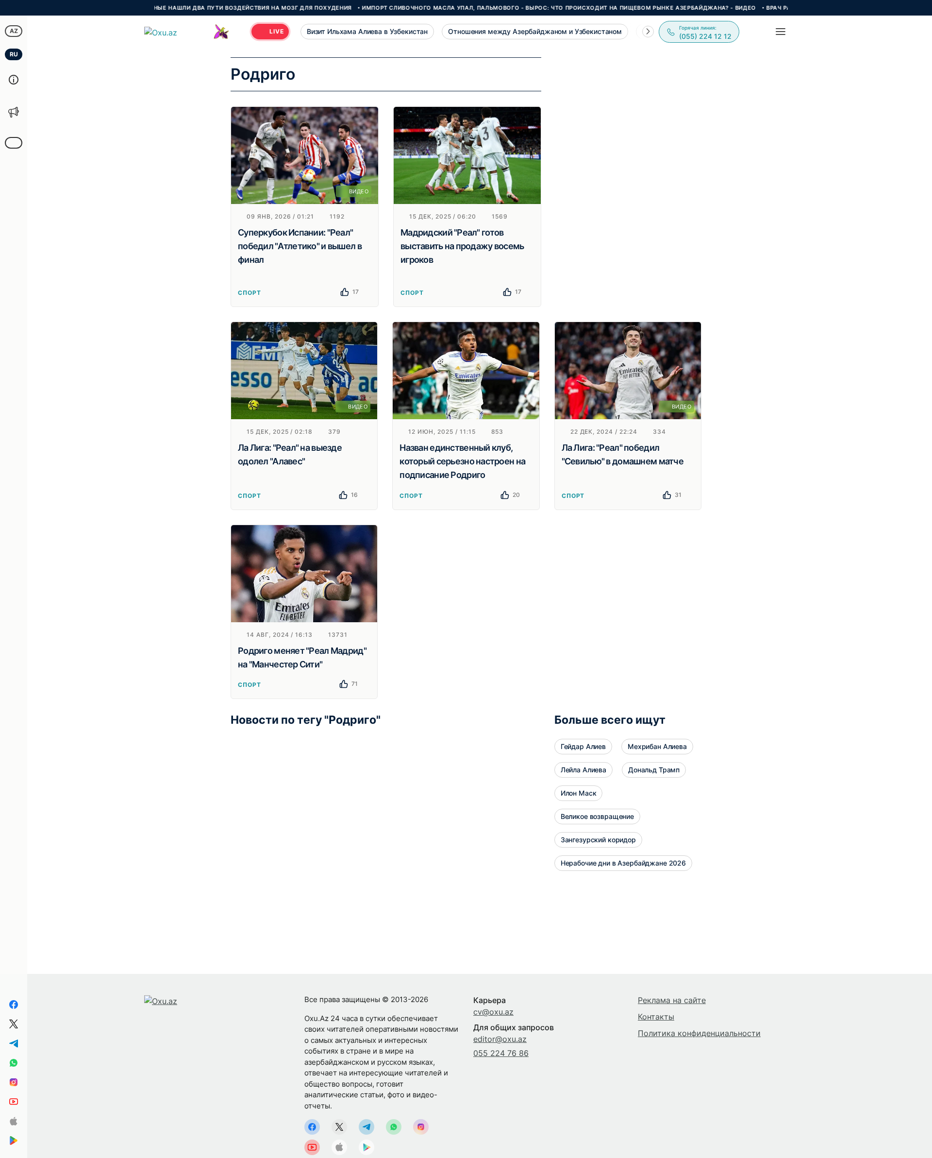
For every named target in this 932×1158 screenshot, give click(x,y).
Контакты (656, 1017)
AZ (14, 30)
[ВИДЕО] (304, 154)
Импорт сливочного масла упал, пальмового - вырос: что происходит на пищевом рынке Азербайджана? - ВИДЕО (525, 7)
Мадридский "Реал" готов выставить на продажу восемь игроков (462, 246)
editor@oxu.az (500, 1039)
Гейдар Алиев (583, 746)
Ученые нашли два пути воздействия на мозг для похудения (212, 7)
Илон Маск (579, 793)
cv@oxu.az (493, 1012)
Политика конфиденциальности (699, 1033)
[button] (648, 31)
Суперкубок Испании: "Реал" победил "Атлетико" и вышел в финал (300, 246)
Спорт (249, 292)
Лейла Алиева (583, 770)
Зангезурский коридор (598, 839)
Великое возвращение (597, 816)
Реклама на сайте (672, 1000)
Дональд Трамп (654, 770)
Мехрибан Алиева (657, 746)
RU (14, 54)
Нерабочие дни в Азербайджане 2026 (623, 863)
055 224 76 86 (501, 1053)
